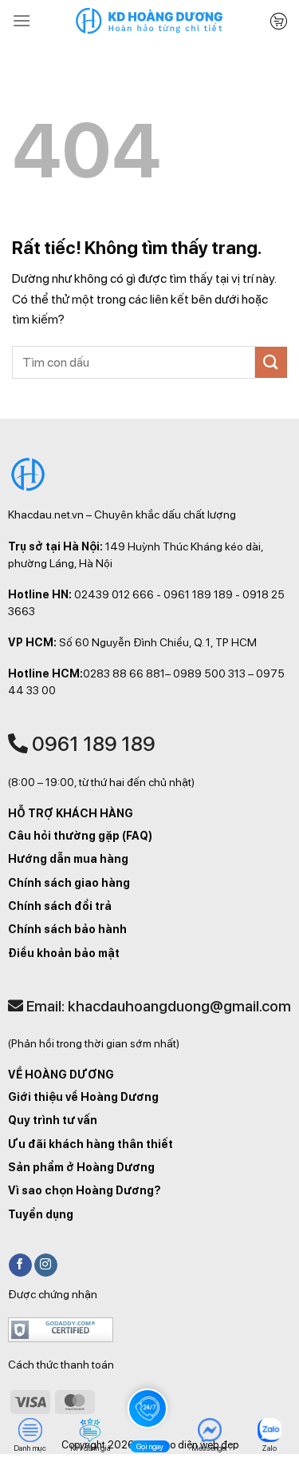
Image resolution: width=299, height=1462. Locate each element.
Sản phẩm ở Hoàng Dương (81, 1167)
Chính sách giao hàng (69, 882)
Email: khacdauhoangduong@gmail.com (157, 1006)
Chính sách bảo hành (67, 929)
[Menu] (21, 20)
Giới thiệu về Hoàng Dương (83, 1097)
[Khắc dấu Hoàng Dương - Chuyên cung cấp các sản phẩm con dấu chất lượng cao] (150, 21)
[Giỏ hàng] (278, 21)
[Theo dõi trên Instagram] (45, 1265)
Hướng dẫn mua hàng (68, 858)
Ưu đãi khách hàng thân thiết (90, 1144)
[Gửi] (271, 362)
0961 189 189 (91, 744)
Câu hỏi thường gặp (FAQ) (80, 835)
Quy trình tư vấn (52, 1120)
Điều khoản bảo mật (64, 953)
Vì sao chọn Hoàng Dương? (84, 1190)
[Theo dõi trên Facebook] (20, 1265)
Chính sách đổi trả (60, 906)
